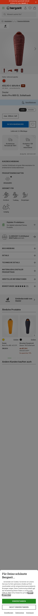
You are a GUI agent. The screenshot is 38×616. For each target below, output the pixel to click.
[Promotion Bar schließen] (36, 2)
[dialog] (19, 593)
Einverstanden (19, 601)
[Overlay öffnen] (27, 3)
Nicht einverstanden (18, 607)
